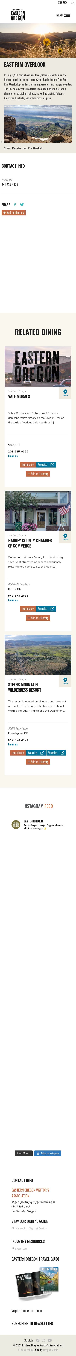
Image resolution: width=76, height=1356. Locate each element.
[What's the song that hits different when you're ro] (38, 1132)
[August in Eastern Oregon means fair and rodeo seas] (38, 912)
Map (65, 395)
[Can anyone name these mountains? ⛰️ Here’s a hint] (38, 1006)
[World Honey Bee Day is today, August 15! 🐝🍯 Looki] (38, 849)
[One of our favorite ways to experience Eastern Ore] (38, 943)
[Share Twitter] (22, 204)
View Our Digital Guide (30, 1228)
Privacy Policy (25, 1350)
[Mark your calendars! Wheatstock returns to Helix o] (38, 880)
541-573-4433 (10, 185)
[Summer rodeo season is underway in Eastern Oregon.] (38, 1038)
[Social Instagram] (43, 1340)
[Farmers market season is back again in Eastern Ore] (38, 1101)
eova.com (21, 1248)
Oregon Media (50, 1350)
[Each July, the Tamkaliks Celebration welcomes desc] (38, 975)
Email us (13, 456)
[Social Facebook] (38, 1340)
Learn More (28, 465)
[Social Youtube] (50, 1340)
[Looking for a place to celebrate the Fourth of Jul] (38, 1069)
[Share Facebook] (15, 204)
